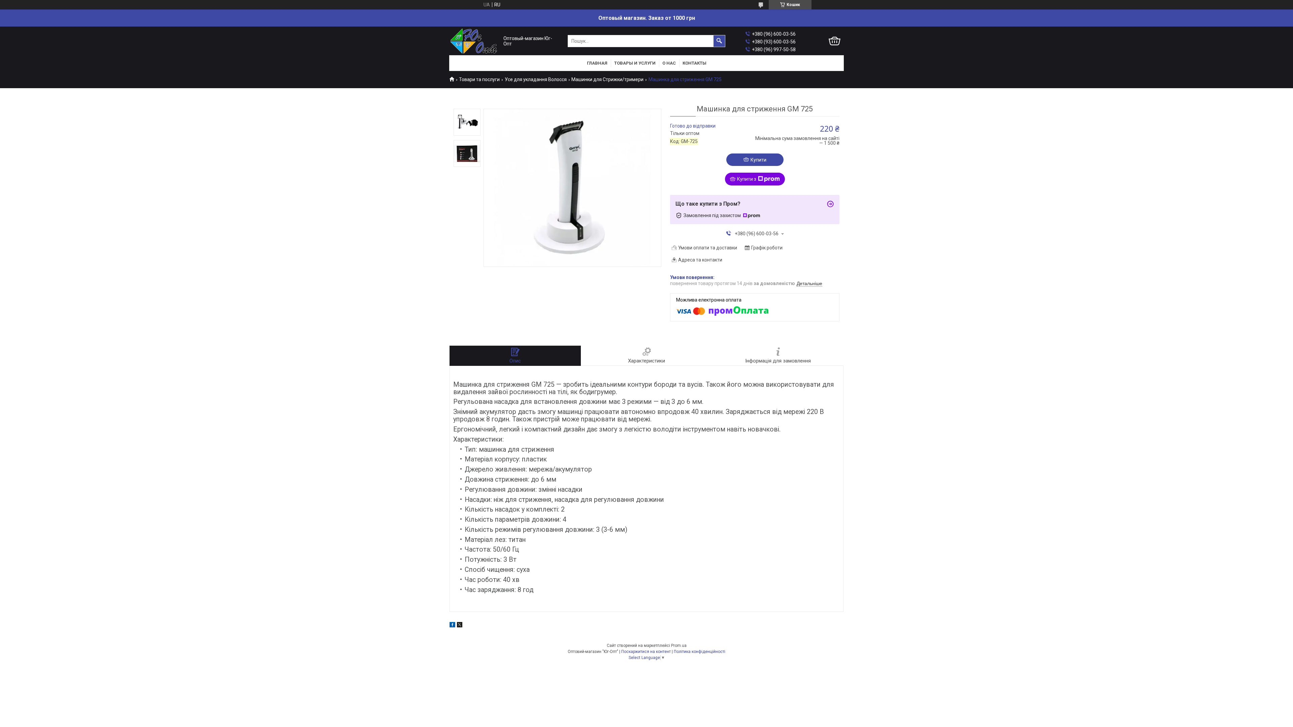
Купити (758, 160)
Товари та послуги (479, 79)
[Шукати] (719, 41)
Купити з (746, 179)
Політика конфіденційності (699, 651)
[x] (459, 625)
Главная (597, 63)
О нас (669, 63)
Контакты (694, 63)
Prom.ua (679, 645)
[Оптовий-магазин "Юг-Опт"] (475, 41)
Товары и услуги (635, 63)
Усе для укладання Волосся (536, 79)
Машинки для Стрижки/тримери (607, 79)
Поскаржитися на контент (646, 651)
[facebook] (452, 625)
